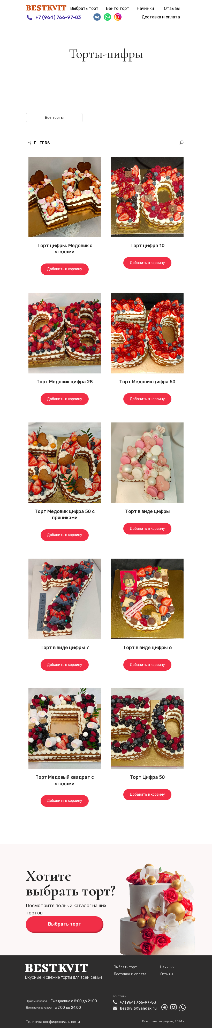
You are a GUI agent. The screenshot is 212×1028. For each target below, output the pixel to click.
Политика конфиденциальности (53, 1022)
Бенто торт (117, 8)
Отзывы (172, 8)
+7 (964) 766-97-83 (58, 17)
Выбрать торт (84, 8)
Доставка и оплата (161, 17)
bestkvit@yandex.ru (138, 1008)
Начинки (145, 8)
